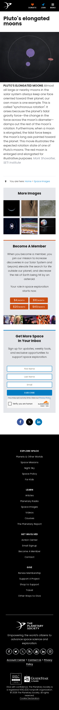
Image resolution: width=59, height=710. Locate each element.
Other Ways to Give (29, 595)
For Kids (29, 479)
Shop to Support (29, 584)
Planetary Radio (29, 501)
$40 (39, 306)
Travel (29, 590)
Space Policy (29, 473)
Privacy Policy (45, 398)
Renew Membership (29, 573)
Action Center (29, 540)
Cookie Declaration (29, 698)
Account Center (16, 660)
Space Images (42, 181)
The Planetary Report (29, 524)
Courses (29, 518)
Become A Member (30, 551)
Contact (30, 557)
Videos (29, 512)
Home (28, 181)
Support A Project (29, 578)
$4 (19, 300)
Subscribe (29, 392)
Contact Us (34, 660)
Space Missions (30, 462)
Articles (29, 495)
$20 (19, 306)
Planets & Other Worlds (29, 456)
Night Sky (29, 468)
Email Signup (29, 545)
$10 (38, 300)
